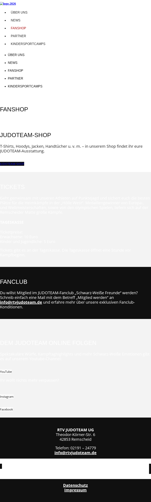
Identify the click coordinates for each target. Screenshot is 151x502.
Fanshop (18, 28)
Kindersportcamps (28, 44)
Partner (18, 36)
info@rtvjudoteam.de (21, 302)
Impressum (75, 490)
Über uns (19, 12)
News (15, 20)
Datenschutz (75, 485)
